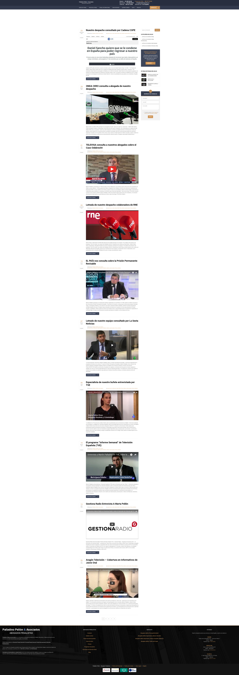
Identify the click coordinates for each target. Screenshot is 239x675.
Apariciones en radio (111, 33)
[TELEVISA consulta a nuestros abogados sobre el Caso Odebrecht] (112, 169)
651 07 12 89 (148, 1)
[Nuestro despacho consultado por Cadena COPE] (112, 50)
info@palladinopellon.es (142, 3)
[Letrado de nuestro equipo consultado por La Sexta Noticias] (112, 345)
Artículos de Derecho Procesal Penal (150, 45)
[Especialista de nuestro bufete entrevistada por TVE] (112, 405)
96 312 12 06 (129, 4)
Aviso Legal (154, 112)
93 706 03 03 (130, 3)
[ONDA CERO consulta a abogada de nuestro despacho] (112, 109)
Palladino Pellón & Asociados (98, 33)
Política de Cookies (128, 666)
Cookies (155, 113)
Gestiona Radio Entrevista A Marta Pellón (107, 503)
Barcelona (41, 637)
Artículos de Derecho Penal (148, 36)
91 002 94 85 (128, 1)
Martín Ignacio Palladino (102, 152)
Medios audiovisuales (126, 33)
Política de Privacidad (148, 113)
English (144, 666)
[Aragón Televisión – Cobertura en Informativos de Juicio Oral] (112, 583)
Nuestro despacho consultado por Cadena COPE (110, 30)
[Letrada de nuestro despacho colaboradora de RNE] (112, 225)
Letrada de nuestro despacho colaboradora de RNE (112, 204)
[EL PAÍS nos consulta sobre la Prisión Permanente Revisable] (112, 285)
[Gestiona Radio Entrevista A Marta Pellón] (112, 524)
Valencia (46, 637)
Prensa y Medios (133, 33)
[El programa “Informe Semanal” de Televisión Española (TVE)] (112, 467)
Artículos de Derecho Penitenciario (149, 43)
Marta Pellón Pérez (118, 33)
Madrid (36, 637)
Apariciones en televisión (92, 152)
